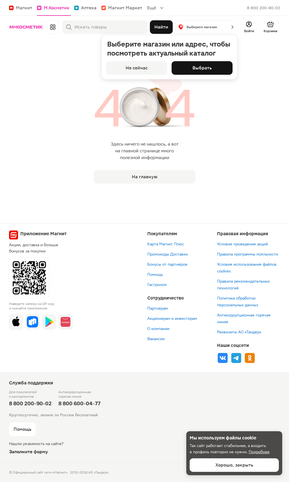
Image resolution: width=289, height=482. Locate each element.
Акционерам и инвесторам (172, 318)
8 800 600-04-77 (79, 403)
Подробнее (259, 452)
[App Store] (16, 322)
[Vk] (222, 358)
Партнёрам (157, 308)
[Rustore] (32, 322)
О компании (158, 328)
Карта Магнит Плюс (165, 244)
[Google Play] (49, 322)
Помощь (155, 274)
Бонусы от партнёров (167, 264)
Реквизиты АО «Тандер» (239, 332)
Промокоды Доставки (167, 254)
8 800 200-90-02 (263, 8)
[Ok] (249, 358)
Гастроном (157, 284)
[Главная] (26, 27)
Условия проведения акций (242, 244)
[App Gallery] (65, 322)
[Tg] (236, 358)
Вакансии (156, 338)
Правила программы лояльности (247, 254)
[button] (206, 27)
